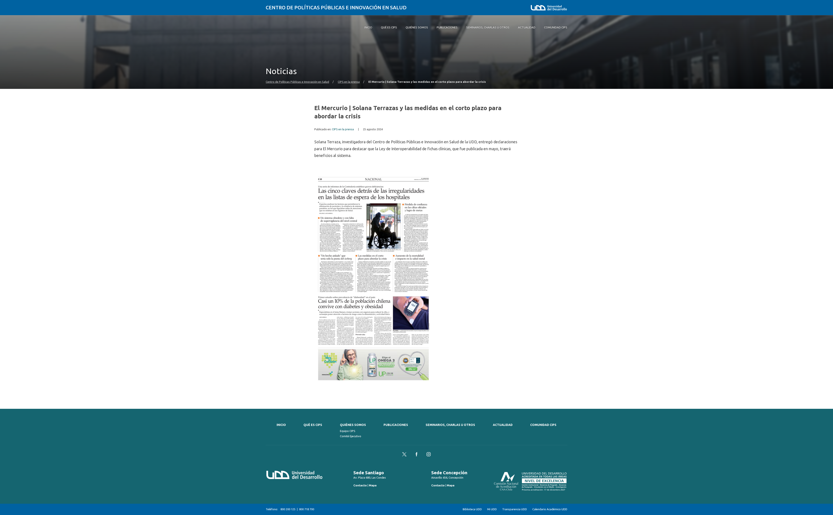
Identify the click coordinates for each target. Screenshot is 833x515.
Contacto (360, 485)
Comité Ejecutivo (350, 436)
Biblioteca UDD (472, 509)
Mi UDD (492, 509)
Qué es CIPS (312, 425)
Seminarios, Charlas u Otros (450, 425)
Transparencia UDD (514, 509)
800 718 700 (306, 509)
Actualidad (503, 425)
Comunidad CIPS (543, 425)
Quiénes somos (353, 425)
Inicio (281, 425)
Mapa (373, 485)
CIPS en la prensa (349, 81)
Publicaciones (396, 425)
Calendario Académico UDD (549, 509)
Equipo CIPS (347, 430)
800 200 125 (287, 509)
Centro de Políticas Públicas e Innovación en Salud (336, 7)
